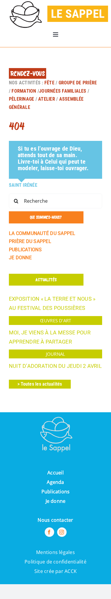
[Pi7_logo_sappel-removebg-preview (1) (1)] (55, 414)
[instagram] (62, 532)
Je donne (56, 501)
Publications (55, 491)
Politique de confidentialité (55, 561)
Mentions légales (55, 552)
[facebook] (49, 532)
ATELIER (46, 99)
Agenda (55, 482)
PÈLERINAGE (21, 99)
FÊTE (50, 83)
